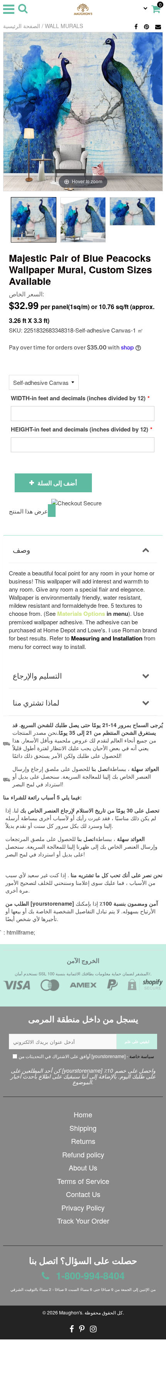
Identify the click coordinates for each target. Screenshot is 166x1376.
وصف (21, 549)
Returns (83, 1141)
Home (83, 1114)
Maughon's (70, 1312)
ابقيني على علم (137, 1041)
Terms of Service (83, 1181)
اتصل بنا (86, 839)
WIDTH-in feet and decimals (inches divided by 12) (78, 398)
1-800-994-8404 (89, 1275)
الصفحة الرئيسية (21, 26)
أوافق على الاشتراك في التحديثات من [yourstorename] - (85, 1056)
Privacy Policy (83, 1207)
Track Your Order (83, 1220)
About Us (83, 1167)
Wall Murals (64, 26)
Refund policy (83, 1154)
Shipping (83, 1128)
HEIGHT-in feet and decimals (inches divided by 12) (79, 429)
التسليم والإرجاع (37, 675)
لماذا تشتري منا (36, 702)
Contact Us (83, 1194)
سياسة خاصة (141, 1056)
